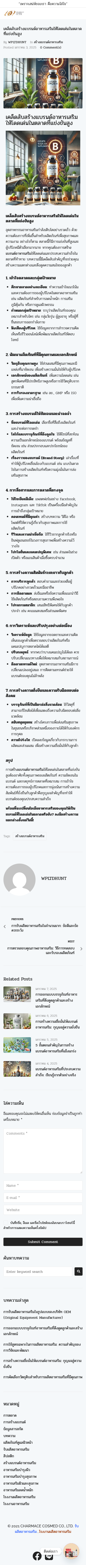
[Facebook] (37, 1556)
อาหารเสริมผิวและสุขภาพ (20, 1483)
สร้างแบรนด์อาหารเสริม (48, 42)
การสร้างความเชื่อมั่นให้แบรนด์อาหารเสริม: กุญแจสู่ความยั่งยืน (58, 1024)
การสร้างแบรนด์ (14, 1422)
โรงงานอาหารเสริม (16, 1504)
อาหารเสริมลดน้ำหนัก (18, 1490)
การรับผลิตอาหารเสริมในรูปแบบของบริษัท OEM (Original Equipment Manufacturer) (37, 1315)
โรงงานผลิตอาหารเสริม (19, 1497)
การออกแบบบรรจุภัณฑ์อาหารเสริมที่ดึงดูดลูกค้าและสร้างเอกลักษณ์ (56, 1000)
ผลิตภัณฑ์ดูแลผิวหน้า (18, 1442)
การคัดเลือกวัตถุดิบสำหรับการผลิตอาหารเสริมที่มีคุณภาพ (42, 1377)
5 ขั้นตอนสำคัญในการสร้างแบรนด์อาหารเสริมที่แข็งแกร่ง (56, 1048)
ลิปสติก (8, 1456)
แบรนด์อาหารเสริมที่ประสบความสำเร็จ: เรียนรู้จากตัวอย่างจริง (58, 1072)
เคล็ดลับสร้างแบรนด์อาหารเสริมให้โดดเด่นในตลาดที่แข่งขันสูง (42, 120)
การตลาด (10, 1415)
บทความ (9, 1436)
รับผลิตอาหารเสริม (16, 1449)
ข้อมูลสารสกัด (13, 1429)
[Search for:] (37, 1272)
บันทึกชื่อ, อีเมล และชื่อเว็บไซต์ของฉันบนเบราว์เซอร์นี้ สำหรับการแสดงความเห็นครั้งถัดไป (39, 1225)
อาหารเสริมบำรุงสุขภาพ (19, 1476)
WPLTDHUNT (17, 42)
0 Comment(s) (50, 47)
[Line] (49, 1556)
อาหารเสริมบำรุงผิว (16, 1470)
